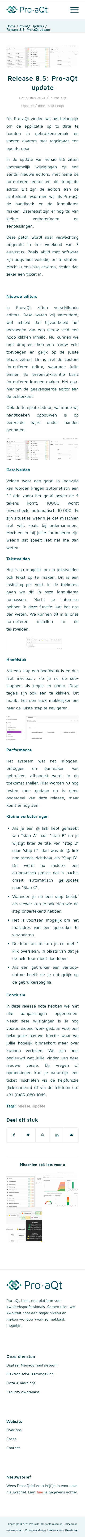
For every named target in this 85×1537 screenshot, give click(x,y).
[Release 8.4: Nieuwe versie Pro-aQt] (24, 1225)
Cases (11, 1439)
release (24, 1106)
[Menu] (72, 9)
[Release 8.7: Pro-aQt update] (24, 1189)
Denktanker (71, 1530)
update (39, 1106)
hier (40, 1492)
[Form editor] (42, 56)
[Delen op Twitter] (28, 1135)
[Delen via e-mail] (71, 1135)
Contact (13, 1448)
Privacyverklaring (35, 1530)
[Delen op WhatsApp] (43, 1135)
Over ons (13, 1430)
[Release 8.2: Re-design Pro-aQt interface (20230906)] (60, 1189)
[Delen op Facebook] (14, 1135)
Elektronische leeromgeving (30, 1374)
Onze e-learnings (20, 1383)
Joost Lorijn (55, 106)
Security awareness (22, 1392)
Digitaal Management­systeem (32, 1365)
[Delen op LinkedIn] (57, 1135)
